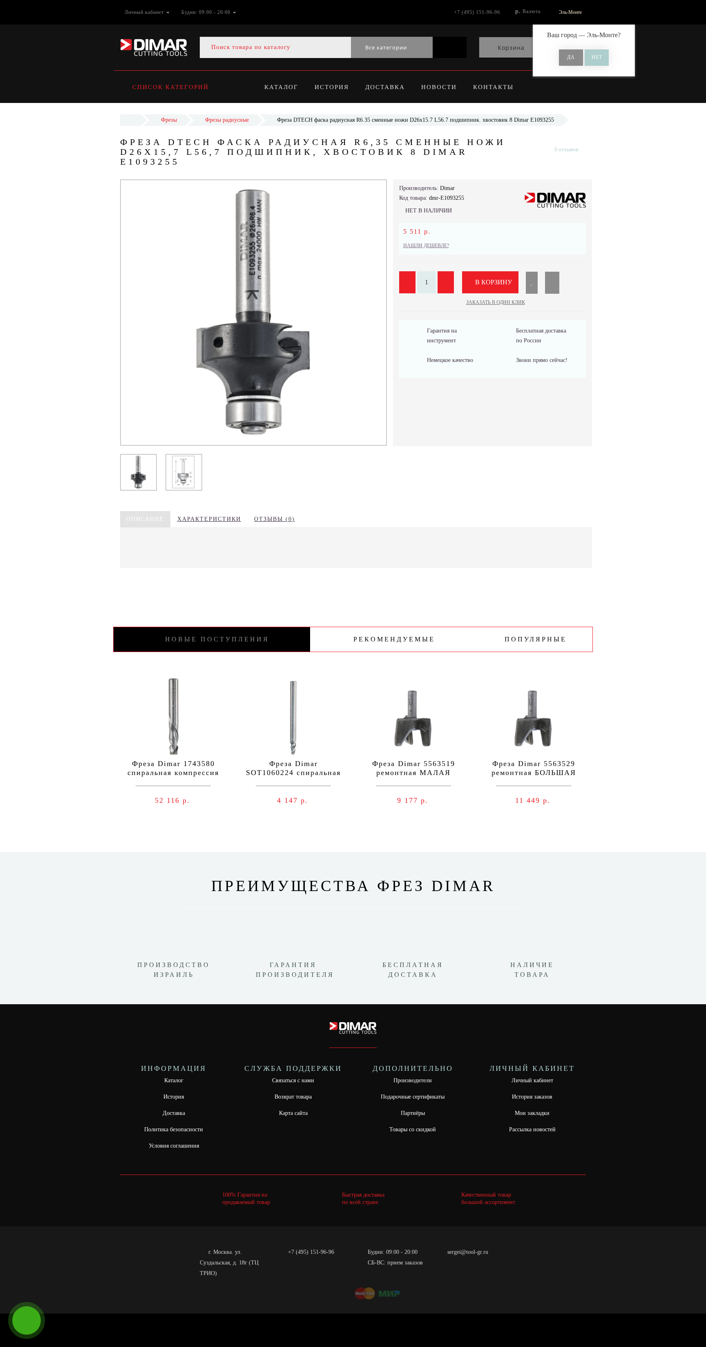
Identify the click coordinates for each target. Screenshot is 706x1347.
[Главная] (130, 120)
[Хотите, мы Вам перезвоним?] (26, 1320)
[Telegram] (456, 1263)
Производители (412, 1080)
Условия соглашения (174, 1146)
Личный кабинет (532, 1080)
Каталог (281, 87)
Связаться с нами (293, 1080)
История (332, 87)
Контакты (493, 87)
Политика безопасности (173, 1129)
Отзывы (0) (274, 519)
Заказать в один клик (495, 302)
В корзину (493, 282)
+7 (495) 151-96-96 (311, 1252)
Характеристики (209, 519)
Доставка (385, 87)
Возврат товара (293, 1097)
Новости (439, 87)
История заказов (532, 1097)
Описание (145, 519)
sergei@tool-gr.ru (467, 1252)
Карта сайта (293, 1113)
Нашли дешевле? (426, 245)
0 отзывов (566, 149)
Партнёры (413, 1113)
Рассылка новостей (532, 1129)
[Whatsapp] (443, 1262)
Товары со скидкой (412, 1129)
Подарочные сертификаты (413, 1097)
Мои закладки (532, 1113)
